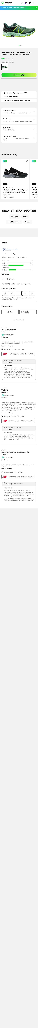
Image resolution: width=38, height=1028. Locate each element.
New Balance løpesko (14, 222)
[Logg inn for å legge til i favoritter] (26, 161)
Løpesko (27, 222)
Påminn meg (18, 75)
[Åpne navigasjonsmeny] (34, 3)
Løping (25, 216)
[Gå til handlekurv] (30, 3)
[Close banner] (36, 8)
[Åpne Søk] (22, 3)
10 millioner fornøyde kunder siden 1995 (18, 100)
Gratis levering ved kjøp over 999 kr (17, 93)
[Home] (6, 3)
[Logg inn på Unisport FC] (26, 3)
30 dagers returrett (12, 96)
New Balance (14, 216)
